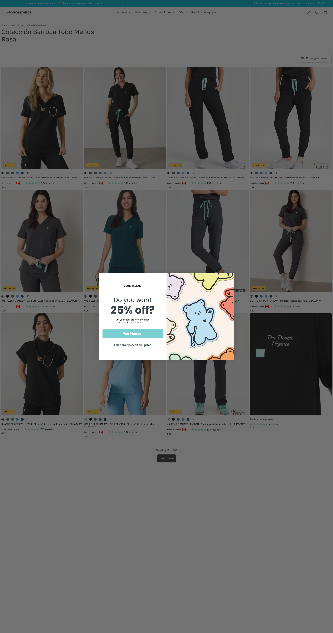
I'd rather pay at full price (132, 345)
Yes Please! (133, 333)
